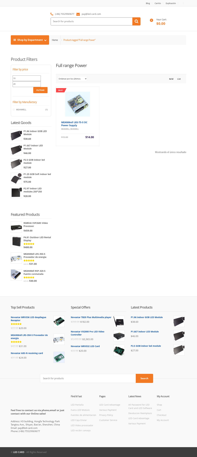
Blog (148, 3)
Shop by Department (30, 40)
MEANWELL (21, 109)
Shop (159, 404)
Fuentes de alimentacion (83, 415)
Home (55, 39)
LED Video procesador (82, 425)
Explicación (171, 3)
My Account (163, 420)
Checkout (161, 415)
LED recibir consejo (80, 430)
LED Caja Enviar (79, 420)
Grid (171, 78)
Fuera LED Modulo (80, 409)
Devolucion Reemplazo (140, 413)
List (179, 78)
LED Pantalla (77, 404)
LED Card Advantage (109, 404)
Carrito (158, 3)
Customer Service (108, 420)
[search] (136, 21)
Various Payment (108, 409)
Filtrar (40, 90)
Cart (159, 409)
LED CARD (18, 452)
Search (144, 378)
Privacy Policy (106, 415)
